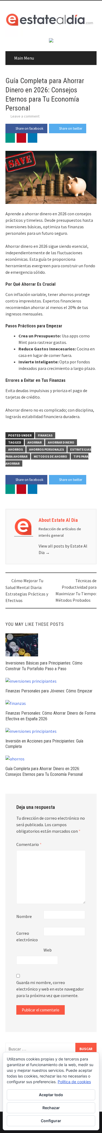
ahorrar (34, 442)
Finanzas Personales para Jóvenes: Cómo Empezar (48, 691)
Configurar (51, 1120)
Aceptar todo (51, 1094)
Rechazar (51, 1107)
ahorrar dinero (61, 442)
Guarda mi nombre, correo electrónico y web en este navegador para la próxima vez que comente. (50, 989)
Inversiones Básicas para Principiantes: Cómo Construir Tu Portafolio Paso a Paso (43, 665)
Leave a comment (25, 116)
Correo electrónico (27, 936)
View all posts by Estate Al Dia (63, 549)
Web (48, 950)
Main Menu (24, 58)
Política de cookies (74, 1081)
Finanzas (45, 435)
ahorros (15, 449)
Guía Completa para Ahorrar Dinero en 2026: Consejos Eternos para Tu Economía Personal (44, 771)
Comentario (29, 844)
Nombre (24, 916)
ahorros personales (46, 449)
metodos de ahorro (50, 456)
